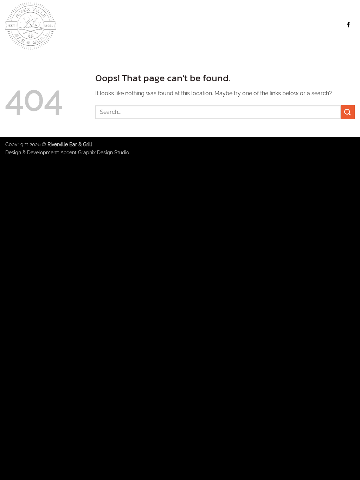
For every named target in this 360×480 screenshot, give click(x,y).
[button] (221, 25)
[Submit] (348, 112)
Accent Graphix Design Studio (94, 152)
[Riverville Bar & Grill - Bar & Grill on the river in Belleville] (59, 25)
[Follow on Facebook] (348, 25)
